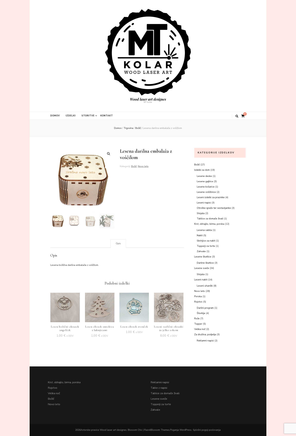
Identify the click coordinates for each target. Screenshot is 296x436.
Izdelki (71, 115)
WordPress (186, 430)
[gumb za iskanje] (237, 116)
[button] (109, 154)
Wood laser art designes (148, 99)
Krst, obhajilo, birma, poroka (209, 224)
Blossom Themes (160, 430)
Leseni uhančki (205, 285)
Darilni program (205, 308)
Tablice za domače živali (210, 218)
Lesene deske (204, 176)
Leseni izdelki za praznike (211, 197)
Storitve (88, 115)
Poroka (198, 296)
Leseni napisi (204, 202)
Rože (197, 318)
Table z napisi (159, 388)
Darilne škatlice (205, 262)
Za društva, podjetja (205, 334)
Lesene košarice (205, 186)
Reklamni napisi (205, 340)
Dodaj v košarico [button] (65, 306)
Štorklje (201, 313)
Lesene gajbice (205, 181)
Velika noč (199, 329)
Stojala (201, 213)
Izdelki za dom (202, 170)
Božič (134, 166)
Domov (55, 115)
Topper (198, 323)
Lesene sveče (201, 268)
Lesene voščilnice (206, 192)
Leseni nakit (200, 279)
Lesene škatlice (202, 256)
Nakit (199, 235)
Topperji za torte (206, 246)
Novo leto (143, 166)
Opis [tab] (118, 243)
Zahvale (201, 251)
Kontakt (106, 115)
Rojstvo (198, 301)
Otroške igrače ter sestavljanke (214, 208)
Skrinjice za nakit (206, 240)
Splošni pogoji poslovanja (207, 430)
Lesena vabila (204, 230)
